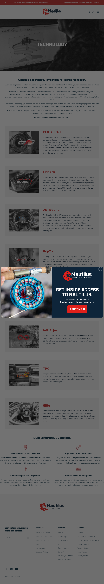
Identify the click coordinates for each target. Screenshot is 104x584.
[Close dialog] (100, 269)
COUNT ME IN (77, 309)
